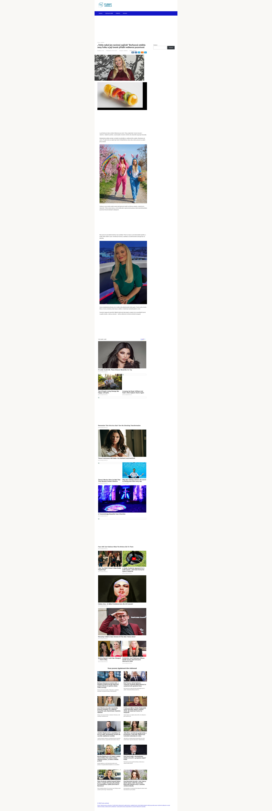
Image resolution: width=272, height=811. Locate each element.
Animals (125, 13)
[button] (122, 96)
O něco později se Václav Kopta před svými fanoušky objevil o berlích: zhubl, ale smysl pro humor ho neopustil (135, 710)
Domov (100, 13)
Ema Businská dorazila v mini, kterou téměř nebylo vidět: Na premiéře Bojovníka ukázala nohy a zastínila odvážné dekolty (135, 784)
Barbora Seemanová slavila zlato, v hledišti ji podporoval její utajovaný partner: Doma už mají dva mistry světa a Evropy (108, 685)
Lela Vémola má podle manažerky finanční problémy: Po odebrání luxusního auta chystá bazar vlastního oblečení (108, 710)
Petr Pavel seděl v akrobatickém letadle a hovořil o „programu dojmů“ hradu (135, 758)
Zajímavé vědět (109, 13)
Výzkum (155, 45)
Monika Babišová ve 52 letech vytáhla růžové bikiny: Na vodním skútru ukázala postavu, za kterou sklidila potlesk (108, 759)
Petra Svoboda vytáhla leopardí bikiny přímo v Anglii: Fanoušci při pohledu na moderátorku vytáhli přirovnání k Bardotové (108, 784)
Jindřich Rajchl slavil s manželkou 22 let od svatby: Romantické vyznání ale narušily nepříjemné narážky (108, 734)
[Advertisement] (136, 27)
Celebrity (118, 13)
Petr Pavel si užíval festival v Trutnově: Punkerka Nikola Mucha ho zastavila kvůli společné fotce (135, 684)
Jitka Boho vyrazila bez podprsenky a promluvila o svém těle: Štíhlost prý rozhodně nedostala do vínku (135, 734)
